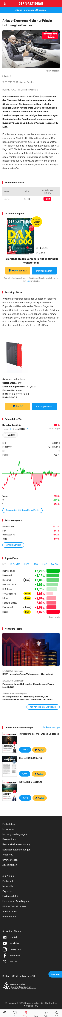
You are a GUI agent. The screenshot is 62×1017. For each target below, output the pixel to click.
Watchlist (11, 435)
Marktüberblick (10, 896)
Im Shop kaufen (44, 270)
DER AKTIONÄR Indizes (14, 906)
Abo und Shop (9, 911)
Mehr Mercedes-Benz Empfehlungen (43, 706)
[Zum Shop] (15, 1013)
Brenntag (6, 579)
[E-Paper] (25, 1013)
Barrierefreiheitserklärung (16, 844)
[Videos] (5, 1013)
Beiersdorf (7, 575)
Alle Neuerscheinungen (51, 727)
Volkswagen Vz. (9, 593)
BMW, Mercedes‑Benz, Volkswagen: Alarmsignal (27, 674)
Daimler (6, 76)
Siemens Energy (9, 602)
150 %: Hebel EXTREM (30, 781)
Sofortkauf (23, 271)
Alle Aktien (8, 875)
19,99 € (25, 749)
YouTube (14, 943)
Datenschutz (9, 839)
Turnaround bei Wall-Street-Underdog (39, 733)
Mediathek (7, 880)
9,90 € (24, 773)
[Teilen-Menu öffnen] (46, 1013)
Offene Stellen (10, 859)
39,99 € (25, 797)
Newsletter (8, 885)
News (27, 580)
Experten (7, 891)
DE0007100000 (19, 428)
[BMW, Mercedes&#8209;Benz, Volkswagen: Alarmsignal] (31, 649)
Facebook (15, 955)
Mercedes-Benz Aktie (11, 425)
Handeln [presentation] (55, 974)
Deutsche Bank (9, 584)
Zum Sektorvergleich (13, 544)
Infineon (6, 598)
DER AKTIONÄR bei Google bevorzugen (20, 90)
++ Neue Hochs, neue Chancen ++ (31, 9)
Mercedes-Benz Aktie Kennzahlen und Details (22, 510)
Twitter (14, 961)
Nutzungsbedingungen (14, 834)
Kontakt (14, 937)
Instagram (15, 949)
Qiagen (5, 611)
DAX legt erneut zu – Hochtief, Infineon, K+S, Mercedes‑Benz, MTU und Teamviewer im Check (27, 698)
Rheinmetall (7, 607)
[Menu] (58, 3)
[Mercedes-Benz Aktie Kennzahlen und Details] (31, 474)
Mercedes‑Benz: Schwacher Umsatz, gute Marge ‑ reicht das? (28, 685)
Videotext (7, 854)
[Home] (36, 1013)
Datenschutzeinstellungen (16, 849)
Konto (28, 281)
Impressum (8, 829)
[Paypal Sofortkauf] (17, 406)
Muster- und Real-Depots (15, 901)
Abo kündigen (9, 864)
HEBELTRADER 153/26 (30, 757)
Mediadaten (8, 824)
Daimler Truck (8, 570)
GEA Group (7, 589)
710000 (5, 428)
